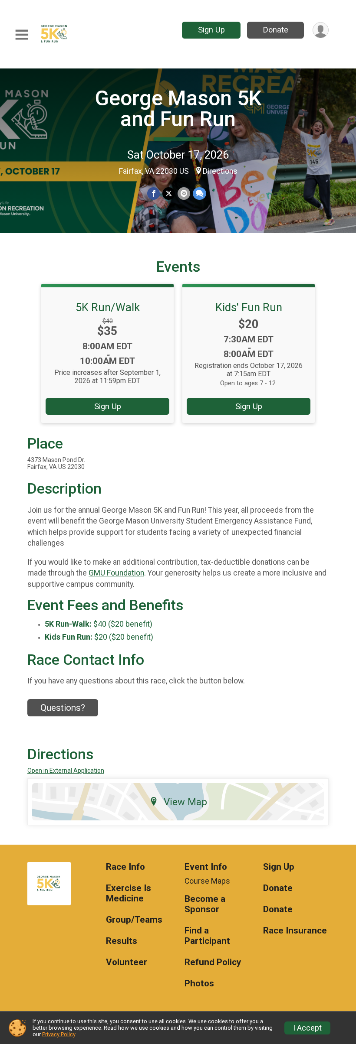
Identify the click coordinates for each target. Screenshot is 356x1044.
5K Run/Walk (108, 307)
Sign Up (211, 29)
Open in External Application (65, 770)
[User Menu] (321, 30)
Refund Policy (213, 962)
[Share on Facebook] (153, 193)
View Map (185, 801)
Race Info (125, 867)
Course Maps (207, 881)
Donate (275, 29)
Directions (220, 171)
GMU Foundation (116, 573)
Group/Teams (134, 920)
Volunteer (126, 962)
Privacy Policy (58, 1034)
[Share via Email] (184, 193)
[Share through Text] (199, 193)
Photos (199, 984)
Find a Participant (207, 936)
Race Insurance (295, 931)
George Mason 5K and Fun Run (178, 108)
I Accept (307, 1028)
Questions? (62, 708)
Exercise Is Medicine (128, 893)
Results (121, 941)
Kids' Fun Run (248, 307)
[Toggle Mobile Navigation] (21, 35)
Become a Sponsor (205, 904)
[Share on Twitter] (168, 193)
